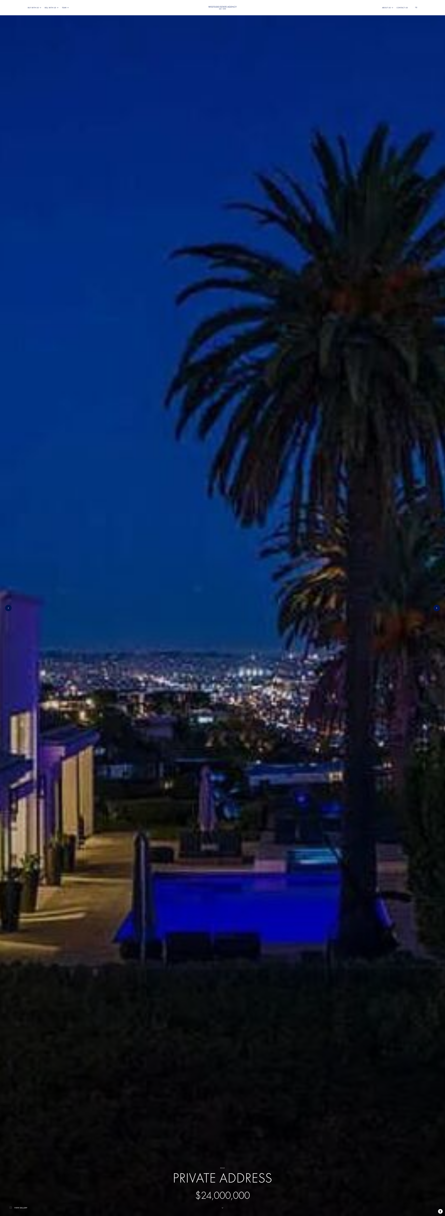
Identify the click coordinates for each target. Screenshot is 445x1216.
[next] (436, 608)
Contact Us (402, 7)
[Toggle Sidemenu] (416, 7)
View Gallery (20, 1208)
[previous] (8, 608)
